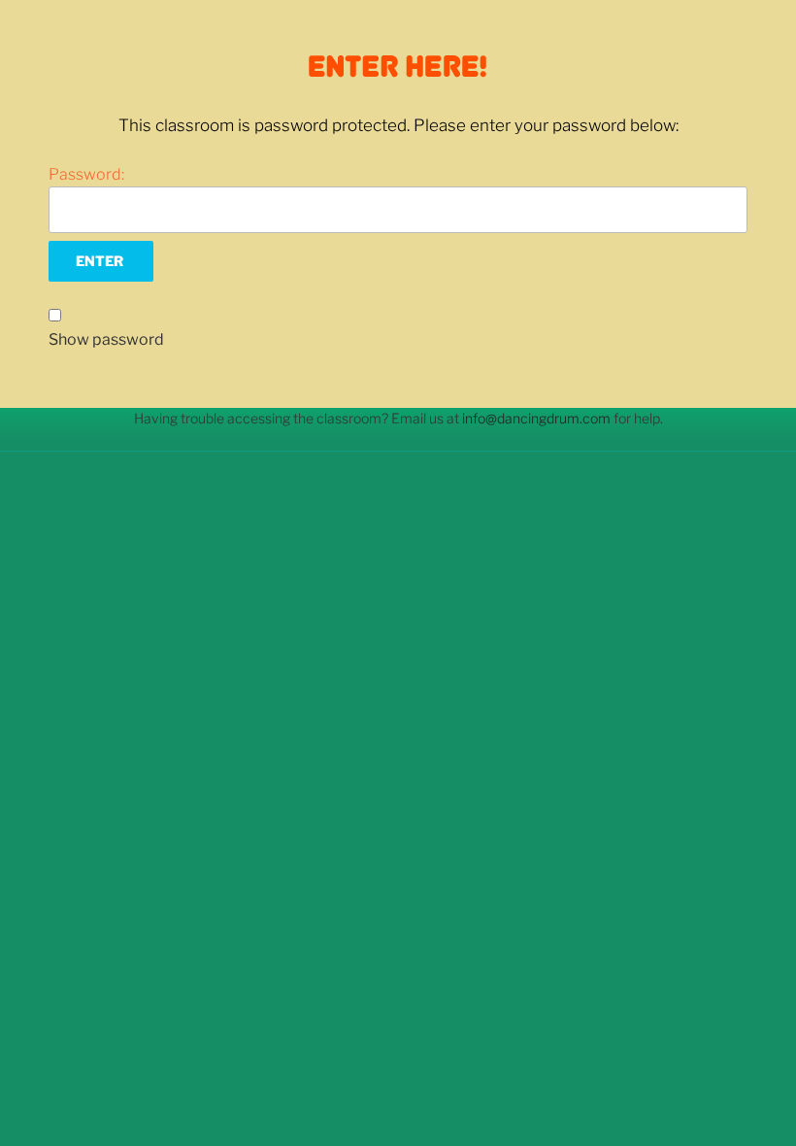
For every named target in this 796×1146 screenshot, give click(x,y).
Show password (106, 339)
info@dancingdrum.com (536, 418)
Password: (86, 174)
